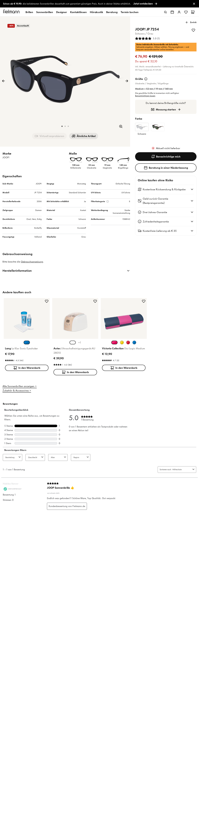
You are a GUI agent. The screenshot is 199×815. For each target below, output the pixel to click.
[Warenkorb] (193, 12)
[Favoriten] (186, 12)
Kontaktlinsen (78, 12)
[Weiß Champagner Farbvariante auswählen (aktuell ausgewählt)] (72, 342)
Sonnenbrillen (44, 12)
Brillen (29, 12)
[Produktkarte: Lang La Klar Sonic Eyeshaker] (26, 335)
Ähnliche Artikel (86, 136)
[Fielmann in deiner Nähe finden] (172, 12)
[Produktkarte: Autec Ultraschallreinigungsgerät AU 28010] (75, 337)
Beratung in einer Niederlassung (168, 167)
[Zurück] (3, 81)
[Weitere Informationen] (145, 78)
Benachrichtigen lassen (145, 96)
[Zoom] (121, 126)
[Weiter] (126, 81)
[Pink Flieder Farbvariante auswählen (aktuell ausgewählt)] (114, 342)
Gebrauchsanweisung (32, 261)
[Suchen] (165, 12)
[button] (62, 126)
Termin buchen (130, 12)
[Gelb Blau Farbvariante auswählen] (122, 342)
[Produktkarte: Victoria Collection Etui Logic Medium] (124, 335)
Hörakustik (96, 12)
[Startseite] (12, 12)
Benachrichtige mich (168, 156)
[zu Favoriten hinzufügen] (193, 30)
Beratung (112, 12)
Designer (61, 12)
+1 (79, 342)
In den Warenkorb (29, 367)
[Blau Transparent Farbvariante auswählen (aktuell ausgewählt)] (27, 342)
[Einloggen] (179, 12)
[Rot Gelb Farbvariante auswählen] (128, 342)
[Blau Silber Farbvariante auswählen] (134, 342)
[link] (99, 4)
